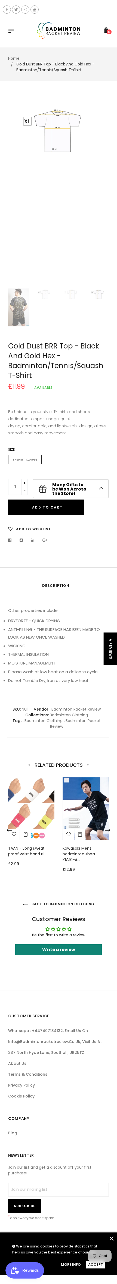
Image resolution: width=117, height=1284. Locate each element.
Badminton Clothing (69, 715)
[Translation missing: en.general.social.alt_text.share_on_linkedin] (32, 540)
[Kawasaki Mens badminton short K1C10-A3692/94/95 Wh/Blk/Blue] (80, 834)
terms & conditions (27, 1074)
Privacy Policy (21, 1085)
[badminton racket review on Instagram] (25, 9)
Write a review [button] (58, 949)
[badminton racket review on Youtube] (34, 9)
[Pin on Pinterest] (45, 540)
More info (71, 1264)
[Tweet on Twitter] (21, 540)
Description (55, 585)
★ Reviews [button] (110, 648)
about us (17, 1063)
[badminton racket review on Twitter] (16, 9)
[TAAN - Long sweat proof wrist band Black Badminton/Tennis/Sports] (25, 834)
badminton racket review (76, 709)
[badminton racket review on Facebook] (7, 9)
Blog (12, 1133)
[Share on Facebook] (11, 540)
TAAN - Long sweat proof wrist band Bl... (27, 851)
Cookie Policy (21, 1096)
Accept (95, 1264)
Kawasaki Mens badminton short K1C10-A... (79, 854)
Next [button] (100, 193)
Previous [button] (16, 193)
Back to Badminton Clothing (63, 904)
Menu (12, 31)
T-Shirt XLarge (25, 459)
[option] (58, 193)
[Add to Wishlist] (68, 834)
